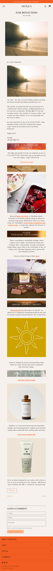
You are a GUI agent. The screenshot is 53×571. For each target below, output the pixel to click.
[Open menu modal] (4, 6)
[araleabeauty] (26, 6)
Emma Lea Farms (22, 216)
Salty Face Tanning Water (26, 380)
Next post (44, 495)
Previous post (9, 495)
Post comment (15, 532)
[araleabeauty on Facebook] (2, 563)
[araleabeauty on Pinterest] (4, 563)
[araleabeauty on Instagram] (6, 563)
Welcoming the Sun (17, 310)
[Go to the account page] (45, 6)
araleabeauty (15, 566)
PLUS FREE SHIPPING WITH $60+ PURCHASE (26, 1)
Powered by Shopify (7, 568)
